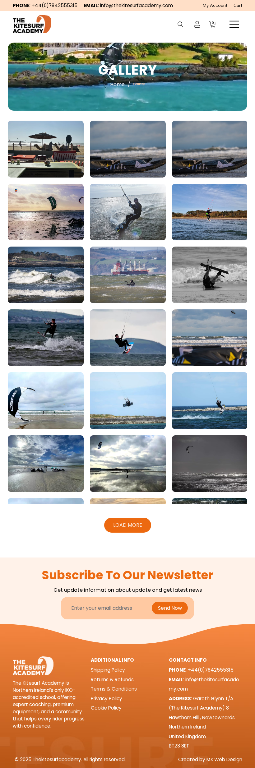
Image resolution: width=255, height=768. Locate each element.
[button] (212, 24)
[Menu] (234, 24)
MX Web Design (224, 759)
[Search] (180, 24)
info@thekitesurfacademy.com (136, 5)
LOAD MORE (127, 525)
